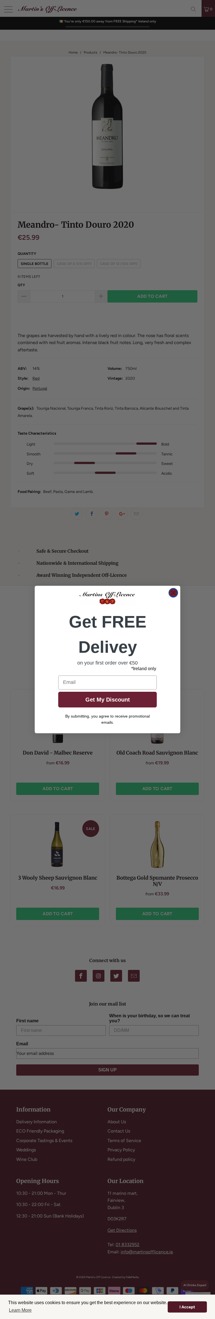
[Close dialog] (173, 593)
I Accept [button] (187, 1306)
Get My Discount (107, 700)
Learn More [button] (20, 1310)
